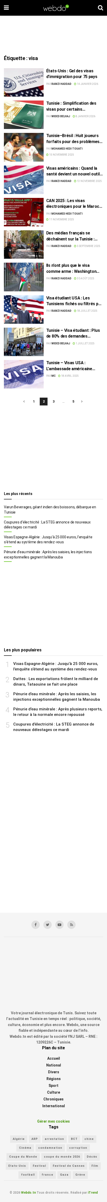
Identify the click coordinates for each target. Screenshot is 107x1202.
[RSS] (71, 925)
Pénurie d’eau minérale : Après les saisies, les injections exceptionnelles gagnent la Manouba (48, 554)
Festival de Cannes (69, 1166)
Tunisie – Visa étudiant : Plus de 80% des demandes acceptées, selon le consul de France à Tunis (73, 333)
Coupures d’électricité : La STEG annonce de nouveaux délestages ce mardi (47, 524)
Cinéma (25, 1148)
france (47, 1174)
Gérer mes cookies (53, 1121)
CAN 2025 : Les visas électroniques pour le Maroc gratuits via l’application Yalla (73, 204)
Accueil (53, 1058)
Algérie (19, 1139)
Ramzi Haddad (61, 84)
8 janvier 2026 (85, 116)
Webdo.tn (28, 1192)
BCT (74, 1139)
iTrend (93, 1192)
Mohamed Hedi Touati (67, 148)
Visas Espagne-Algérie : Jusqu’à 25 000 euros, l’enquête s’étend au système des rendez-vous (48, 539)
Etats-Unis (17, 1166)
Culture (53, 1092)
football (28, 1174)
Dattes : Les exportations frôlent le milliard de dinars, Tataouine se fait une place (55, 681)
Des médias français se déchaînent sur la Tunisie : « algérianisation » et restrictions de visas (70, 236)
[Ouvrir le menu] (6, 8)
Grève (80, 1174)
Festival (39, 1166)
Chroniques (53, 1099)
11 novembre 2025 (61, 219)
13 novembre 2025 (89, 181)
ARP (34, 1139)
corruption (78, 1148)
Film (94, 1166)
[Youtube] (59, 925)
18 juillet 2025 (86, 310)
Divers (53, 1072)
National (53, 1065)
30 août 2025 (85, 278)
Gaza (64, 1174)
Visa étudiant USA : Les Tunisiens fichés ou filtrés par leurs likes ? (74, 301)
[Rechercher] (100, 8)
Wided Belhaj (60, 116)
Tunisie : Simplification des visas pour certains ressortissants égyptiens (71, 106)
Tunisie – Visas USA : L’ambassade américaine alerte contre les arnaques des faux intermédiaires (71, 366)
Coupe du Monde (23, 1157)
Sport (53, 1085)
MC (53, 375)
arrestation (54, 1139)
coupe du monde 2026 (62, 1157)
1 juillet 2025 (85, 343)
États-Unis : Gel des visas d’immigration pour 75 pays (71, 73)
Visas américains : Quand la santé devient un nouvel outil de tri (73, 171)
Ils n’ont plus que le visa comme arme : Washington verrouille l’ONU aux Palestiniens (71, 268)
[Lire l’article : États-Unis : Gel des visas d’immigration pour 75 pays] (24, 82)
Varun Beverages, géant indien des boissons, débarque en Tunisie (50, 509)
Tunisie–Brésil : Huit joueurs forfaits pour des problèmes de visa (72, 139)
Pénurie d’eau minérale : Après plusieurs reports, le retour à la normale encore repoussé (57, 712)
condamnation (50, 1148)
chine (89, 1139)
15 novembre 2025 (61, 154)
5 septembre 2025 (88, 246)
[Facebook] (35, 925)
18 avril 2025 (70, 375)
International (53, 1106)
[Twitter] (47, 925)
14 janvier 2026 (87, 84)
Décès (92, 1157)
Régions (53, 1079)
